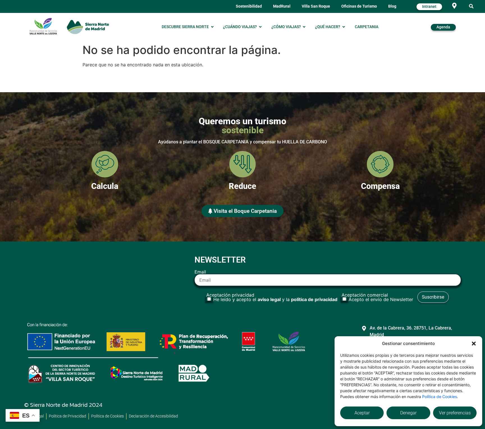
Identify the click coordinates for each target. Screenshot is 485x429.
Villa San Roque (316, 6)
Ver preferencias (455, 413)
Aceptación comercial (377, 297)
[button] (474, 343)
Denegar (408, 413)
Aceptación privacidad (271, 297)
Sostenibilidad (249, 6)
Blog (392, 6)
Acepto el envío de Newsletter (381, 299)
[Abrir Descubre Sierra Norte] (212, 27)
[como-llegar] (454, 6)
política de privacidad (314, 299)
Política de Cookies (439, 396)
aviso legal (269, 299)
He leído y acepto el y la (275, 299)
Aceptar (362, 413)
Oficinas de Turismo (359, 6)
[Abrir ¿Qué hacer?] (344, 27)
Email (200, 272)
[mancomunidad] (43, 26)
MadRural (281, 6)
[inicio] (88, 27)
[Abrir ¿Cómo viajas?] (304, 27)
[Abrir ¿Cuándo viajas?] (260, 27)
